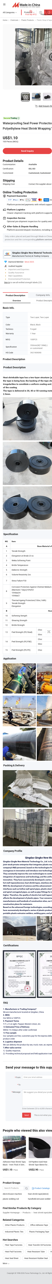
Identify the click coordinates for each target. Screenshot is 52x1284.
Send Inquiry (27, 151)
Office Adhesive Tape (39, 1225)
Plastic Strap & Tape (44, 20)
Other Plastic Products (14, 1225)
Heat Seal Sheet (11, 1258)
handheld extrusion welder (39, 1199)
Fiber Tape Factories (13, 1245)
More (5, 1263)
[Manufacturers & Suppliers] (26, 4)
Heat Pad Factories (13, 1251)
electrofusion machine (12, 1194)
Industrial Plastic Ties (14, 1231)
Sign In (7, 282)
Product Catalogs (42, 1188)
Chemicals (14, 20)
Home (5, 20)
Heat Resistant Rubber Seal (36, 1258)
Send (26, 1115)
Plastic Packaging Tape (39, 1231)
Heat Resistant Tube (36, 1251)
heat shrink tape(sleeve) (38, 1194)
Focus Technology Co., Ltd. (35, 1273)
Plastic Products (27, 20)
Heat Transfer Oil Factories (39, 1245)
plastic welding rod (11, 1199)
